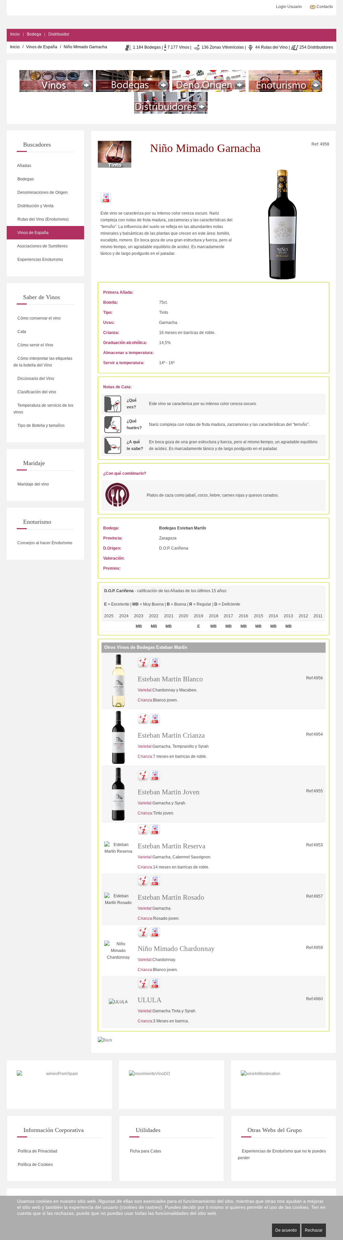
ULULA (149, 1000)
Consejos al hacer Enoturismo (44, 543)
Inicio (15, 34)
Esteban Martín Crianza (171, 735)
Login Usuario (288, 6)
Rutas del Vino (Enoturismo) (42, 219)
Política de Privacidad (37, 1151)
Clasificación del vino (36, 392)
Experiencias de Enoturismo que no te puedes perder (282, 1154)
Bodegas (25, 179)
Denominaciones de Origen (42, 192)
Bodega (34, 34)
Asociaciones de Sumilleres (42, 246)
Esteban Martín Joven (169, 792)
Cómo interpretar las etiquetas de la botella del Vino (42, 362)
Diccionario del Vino (35, 378)
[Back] (105, 1040)
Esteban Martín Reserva (171, 846)
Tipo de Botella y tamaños (40, 425)
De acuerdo (286, 1230)
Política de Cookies (35, 1164)
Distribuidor (58, 34)
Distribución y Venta (35, 206)
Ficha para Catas (145, 1151)
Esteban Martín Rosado (171, 897)
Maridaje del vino (32, 484)
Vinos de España (41, 47)
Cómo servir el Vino (34, 345)
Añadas (23, 165)
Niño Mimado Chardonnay (176, 949)
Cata (21, 331)
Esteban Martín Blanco (170, 679)
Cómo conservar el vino (38, 318)
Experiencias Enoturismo (39, 259)
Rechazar (314, 1230)
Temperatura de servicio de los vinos (43, 408)
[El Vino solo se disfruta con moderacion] (283, 1084)
